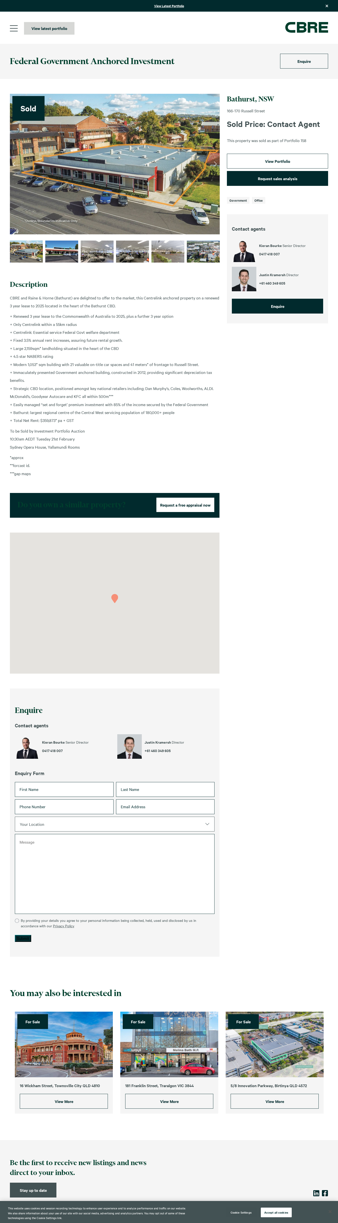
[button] (114, 598)
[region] (169, 1212)
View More (64, 1101)
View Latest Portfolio (169, 5)
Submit (23, 938)
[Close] (330, 1211)
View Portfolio (277, 161)
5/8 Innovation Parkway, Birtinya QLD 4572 (269, 1085)
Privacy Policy (63, 925)
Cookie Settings (241, 1212)
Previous (14, 164)
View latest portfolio (49, 28)
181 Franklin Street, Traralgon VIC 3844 (159, 1085)
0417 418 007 (52, 750)
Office (258, 200)
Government (238, 200)
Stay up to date (33, 1190)
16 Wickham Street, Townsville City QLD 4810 (60, 1085)
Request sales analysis (277, 178)
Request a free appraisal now (185, 505)
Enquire (304, 61)
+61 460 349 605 (158, 750)
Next (215, 164)
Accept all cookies (276, 1212)
